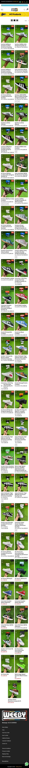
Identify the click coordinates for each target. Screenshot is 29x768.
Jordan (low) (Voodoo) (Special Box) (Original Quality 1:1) (7, 467)
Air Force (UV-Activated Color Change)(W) (19, 650)
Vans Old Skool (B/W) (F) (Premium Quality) (21, 70)
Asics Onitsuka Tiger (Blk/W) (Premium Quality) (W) (21, 494)
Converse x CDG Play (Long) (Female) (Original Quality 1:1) (21, 280)
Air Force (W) (5, 674)
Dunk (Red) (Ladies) (20, 305)
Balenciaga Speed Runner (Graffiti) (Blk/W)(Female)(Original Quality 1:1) (20, 468)
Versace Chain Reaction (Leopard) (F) (14, 700)
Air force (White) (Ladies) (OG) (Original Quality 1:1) (7, 175)
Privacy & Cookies (6, 751)
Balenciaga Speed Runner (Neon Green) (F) (21, 676)
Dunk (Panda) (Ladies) (7, 278)
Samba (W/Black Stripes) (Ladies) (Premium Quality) (6, 71)
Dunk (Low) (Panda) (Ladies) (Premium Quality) (7, 524)
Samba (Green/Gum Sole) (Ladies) (7, 251)
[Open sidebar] (2, 386)
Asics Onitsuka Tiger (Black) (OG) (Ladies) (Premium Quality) (7, 494)
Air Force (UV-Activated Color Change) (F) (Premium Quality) (21, 554)
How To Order (5, 735)
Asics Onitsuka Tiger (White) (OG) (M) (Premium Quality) (21, 438)
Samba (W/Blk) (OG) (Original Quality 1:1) (20, 45)
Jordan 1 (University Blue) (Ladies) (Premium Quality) (6, 357)
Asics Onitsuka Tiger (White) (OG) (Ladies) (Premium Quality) (21, 357)
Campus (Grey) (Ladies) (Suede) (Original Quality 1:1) (20, 227)
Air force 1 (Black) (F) (21, 578)
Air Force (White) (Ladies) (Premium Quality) (6, 96)
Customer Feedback (6, 740)
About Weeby (5, 727)
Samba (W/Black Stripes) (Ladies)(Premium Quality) (6, 46)
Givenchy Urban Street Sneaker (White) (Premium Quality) (20, 524)
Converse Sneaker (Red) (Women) (20, 601)
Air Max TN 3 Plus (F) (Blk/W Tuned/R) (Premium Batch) (21, 411)
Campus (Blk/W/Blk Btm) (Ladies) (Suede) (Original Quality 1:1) (21, 96)
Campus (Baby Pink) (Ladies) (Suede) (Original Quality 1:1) (21, 252)
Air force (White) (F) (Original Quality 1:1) (7, 410)
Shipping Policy (5, 753)
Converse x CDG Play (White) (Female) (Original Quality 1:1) (7, 384)
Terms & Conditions (6, 748)
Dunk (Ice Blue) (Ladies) (19, 332)
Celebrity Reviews (6, 738)
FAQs (3, 730)
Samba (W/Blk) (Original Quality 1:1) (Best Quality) (20, 200)
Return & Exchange (6, 756)
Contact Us (4, 743)
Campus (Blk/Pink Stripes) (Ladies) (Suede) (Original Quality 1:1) (6, 149)
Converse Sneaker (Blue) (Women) (6, 601)
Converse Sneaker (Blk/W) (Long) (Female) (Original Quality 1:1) (6, 307)
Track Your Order (5, 732)
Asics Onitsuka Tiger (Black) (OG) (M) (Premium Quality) (7, 438)
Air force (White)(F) (6, 578)
